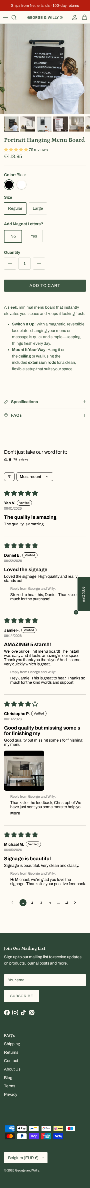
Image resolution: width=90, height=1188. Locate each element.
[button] (16, 150)
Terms (9, 1086)
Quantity (12, 252)
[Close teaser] (76, 612)
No (13, 236)
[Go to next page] (76, 902)
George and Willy (27, 1170)
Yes (34, 236)
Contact (11, 1060)
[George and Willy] (45, 17)
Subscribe (21, 996)
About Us (12, 1069)
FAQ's (9, 1035)
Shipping (12, 1044)
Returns (11, 1052)
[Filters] (9, 476)
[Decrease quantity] (10, 264)
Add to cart (45, 285)
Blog (8, 1078)
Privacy (10, 1094)
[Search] (16, 17)
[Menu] (5, 17)
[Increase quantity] (39, 264)
